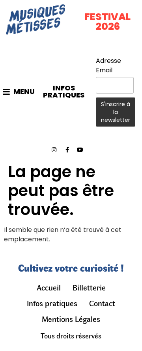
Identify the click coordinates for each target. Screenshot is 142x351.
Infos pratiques (52, 303)
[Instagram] (54, 149)
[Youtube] (80, 149)
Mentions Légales (71, 318)
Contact (102, 303)
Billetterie (89, 287)
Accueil (49, 287)
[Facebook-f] (67, 149)
